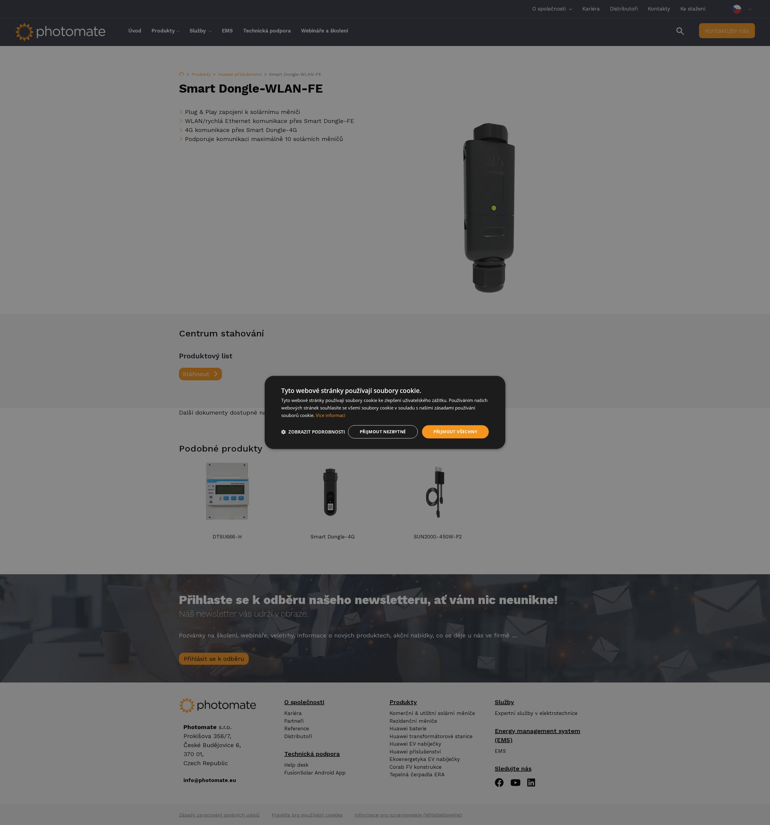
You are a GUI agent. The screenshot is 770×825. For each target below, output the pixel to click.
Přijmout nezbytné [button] (383, 431)
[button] (313, 431)
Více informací (330, 415)
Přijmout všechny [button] (455, 431)
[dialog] (385, 412)
